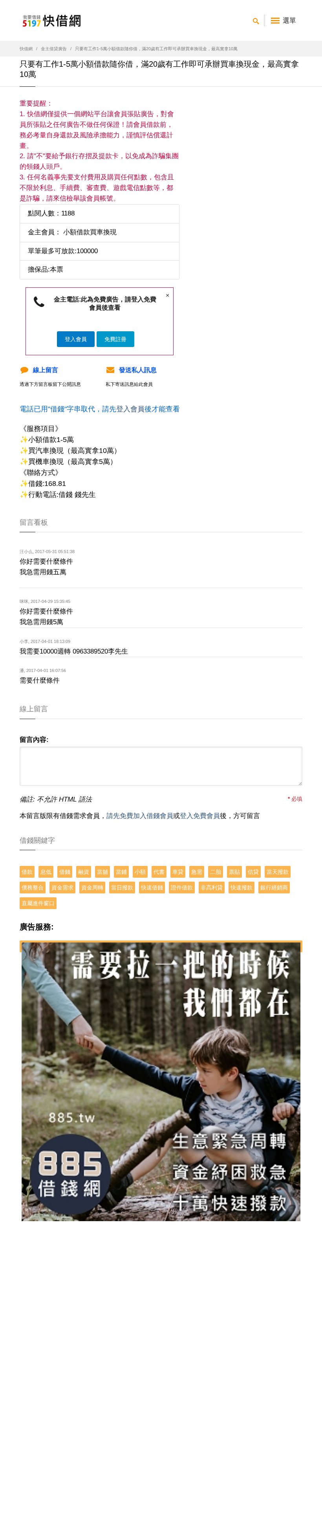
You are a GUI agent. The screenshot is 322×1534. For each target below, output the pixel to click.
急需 (196, 872)
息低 (45, 872)
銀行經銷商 (274, 887)
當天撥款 (278, 872)
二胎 (215, 872)
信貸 (253, 872)
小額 (140, 872)
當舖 (102, 872)
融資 (83, 872)
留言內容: (34, 739)
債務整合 (33, 887)
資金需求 (62, 887)
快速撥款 (241, 887)
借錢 (64, 872)
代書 (159, 872)
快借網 (26, 48)
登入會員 (76, 339)
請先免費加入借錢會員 (139, 816)
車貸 (177, 872)
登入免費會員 (200, 816)
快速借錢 (152, 887)
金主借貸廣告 (54, 48)
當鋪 (121, 872)
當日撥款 (122, 887)
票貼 (234, 872)
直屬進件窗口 (38, 903)
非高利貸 (212, 887)
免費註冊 (115, 339)
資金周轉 (92, 887)
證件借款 (182, 887)
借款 (27, 872)
